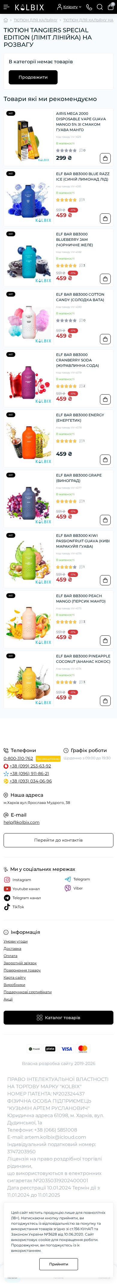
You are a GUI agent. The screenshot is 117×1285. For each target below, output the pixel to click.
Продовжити (33, 77)
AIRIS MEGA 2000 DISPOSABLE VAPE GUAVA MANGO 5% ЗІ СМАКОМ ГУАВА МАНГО (81, 121)
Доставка (12, 948)
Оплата (10, 955)
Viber (78, 888)
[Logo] (29, 6)
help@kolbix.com (22, 822)
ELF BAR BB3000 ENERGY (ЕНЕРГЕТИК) (80, 418)
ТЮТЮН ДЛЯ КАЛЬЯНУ (35, 20)
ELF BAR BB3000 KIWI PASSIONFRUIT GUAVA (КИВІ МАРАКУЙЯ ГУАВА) (83, 541)
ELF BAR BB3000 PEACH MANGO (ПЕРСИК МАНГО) (81, 598)
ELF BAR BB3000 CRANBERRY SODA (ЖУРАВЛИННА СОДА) (77, 360)
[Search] (100, 7)
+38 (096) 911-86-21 (29, 773)
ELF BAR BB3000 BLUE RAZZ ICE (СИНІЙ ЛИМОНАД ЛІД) (83, 176)
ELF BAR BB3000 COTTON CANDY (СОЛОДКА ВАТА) (80, 297)
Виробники (14, 984)
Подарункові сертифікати (28, 992)
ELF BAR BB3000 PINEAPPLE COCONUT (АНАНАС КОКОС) (83, 659)
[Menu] (7, 7)
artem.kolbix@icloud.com (55, 1137)
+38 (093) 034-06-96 (31, 781)
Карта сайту (15, 977)
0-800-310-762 (18, 758)
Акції (8, 999)
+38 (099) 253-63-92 (30, 766)
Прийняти (58, 1264)
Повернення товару (22, 970)
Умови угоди (16, 941)
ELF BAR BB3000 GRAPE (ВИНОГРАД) (79, 478)
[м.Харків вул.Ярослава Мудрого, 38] (58, 732)
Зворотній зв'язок (20, 963)
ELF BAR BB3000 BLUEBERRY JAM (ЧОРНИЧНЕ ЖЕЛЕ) (74, 239)
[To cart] (105, 158)
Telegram (82, 879)
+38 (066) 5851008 (55, 1130)
